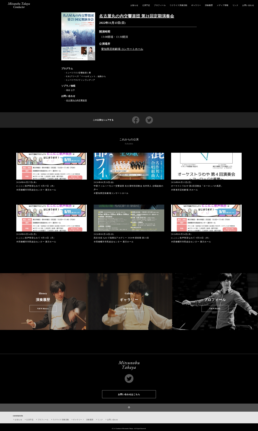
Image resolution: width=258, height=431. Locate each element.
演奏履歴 (89, 419)
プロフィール (43, 419)
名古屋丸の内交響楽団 (76, 100)
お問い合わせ (112, 419)
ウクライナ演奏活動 (61, 419)
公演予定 (29, 419)
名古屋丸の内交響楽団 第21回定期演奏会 (136, 16)
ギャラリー (78, 419)
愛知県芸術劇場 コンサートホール (122, 49)
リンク (100, 419)
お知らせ (18, 419)
